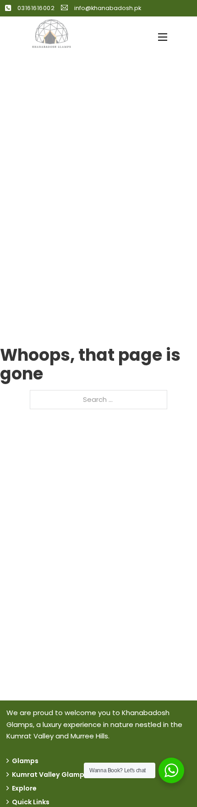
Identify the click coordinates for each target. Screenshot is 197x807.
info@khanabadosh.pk (107, 8)
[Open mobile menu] (162, 37)
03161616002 (36, 8)
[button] (98, 761)
